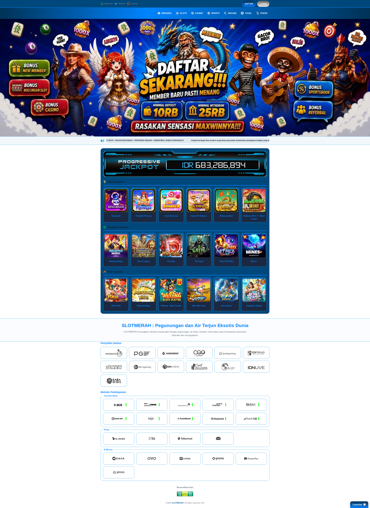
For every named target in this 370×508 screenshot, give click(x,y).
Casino (199, 13)
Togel (248, 13)
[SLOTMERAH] (116, 13)
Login (263, 4)
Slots (183, 13)
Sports (215, 13)
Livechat (134, 4)
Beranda (167, 13)
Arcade (232, 13)
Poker (263, 13)
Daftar (249, 4)
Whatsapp (108, 4)
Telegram (121, 4)
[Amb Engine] (185, 494)
